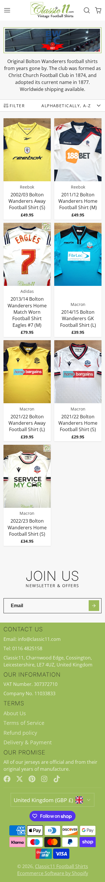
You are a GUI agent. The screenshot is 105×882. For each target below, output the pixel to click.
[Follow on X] (19, 778)
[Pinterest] (32, 778)
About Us (15, 713)
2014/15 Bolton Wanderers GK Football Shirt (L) (78, 280)
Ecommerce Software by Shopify (52, 873)
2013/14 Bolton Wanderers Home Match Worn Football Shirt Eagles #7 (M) (27, 280)
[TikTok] (57, 778)
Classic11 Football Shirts (61, 866)
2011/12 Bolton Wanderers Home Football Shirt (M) (78, 168)
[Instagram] (44, 778)
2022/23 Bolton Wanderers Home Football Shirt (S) (27, 495)
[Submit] (94, 605)
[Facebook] (7, 778)
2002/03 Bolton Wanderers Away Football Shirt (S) (27, 168)
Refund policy (20, 732)
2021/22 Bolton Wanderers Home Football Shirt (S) (78, 390)
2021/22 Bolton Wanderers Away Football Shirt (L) (27, 390)
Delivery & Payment (28, 742)
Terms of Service (24, 722)
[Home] (52, 10)
